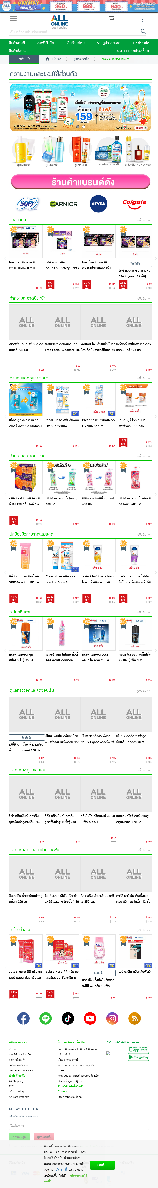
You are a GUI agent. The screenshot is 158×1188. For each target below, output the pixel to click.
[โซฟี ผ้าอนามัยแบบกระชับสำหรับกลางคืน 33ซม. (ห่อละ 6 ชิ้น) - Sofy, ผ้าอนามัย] (99, 241)
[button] (78, 126)
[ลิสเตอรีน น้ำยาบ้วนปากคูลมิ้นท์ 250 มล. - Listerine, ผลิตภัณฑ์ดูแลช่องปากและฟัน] (27, 874)
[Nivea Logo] (98, 203)
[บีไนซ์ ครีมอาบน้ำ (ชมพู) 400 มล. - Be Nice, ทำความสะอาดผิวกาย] (99, 477)
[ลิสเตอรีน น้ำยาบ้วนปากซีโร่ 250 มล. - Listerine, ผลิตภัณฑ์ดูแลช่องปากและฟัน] (98, 874)
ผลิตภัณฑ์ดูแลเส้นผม (27, 770)
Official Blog (16, 1092)
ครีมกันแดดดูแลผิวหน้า (29, 378)
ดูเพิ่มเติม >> (143, 220)
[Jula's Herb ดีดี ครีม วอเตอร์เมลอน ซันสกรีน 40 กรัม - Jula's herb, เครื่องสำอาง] (26, 951)
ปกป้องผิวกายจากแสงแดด (31, 534)
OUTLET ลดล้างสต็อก (133, 51)
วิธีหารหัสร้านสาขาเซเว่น (21, 1070)
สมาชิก (13, 1049)
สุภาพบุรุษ (19, 1137)
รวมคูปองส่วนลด (109, 43)
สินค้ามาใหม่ (76, 43)
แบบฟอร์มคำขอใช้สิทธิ (70, 1097)
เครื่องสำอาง (20, 930)
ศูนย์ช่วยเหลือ (18, 1042)
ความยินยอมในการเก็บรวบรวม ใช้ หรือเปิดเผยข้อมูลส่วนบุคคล (78, 1078)
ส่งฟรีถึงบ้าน (46, 43)
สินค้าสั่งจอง (17, 51)
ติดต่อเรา (63, 1092)
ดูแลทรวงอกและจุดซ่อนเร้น (32, 690)
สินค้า (22, 59)
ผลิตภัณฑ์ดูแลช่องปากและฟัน (34, 850)
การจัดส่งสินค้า (17, 1060)
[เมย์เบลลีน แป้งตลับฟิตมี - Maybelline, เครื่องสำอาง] (135, 951)
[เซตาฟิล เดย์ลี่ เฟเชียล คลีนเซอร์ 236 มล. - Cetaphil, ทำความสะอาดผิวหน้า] (27, 322)
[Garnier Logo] (63, 203)
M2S (11, 1086)
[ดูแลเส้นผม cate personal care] (80, 152)
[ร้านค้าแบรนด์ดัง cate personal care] (80, 182)
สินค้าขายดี (17, 43)
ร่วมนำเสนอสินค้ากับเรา (71, 1086)
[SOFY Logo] (27, 203)
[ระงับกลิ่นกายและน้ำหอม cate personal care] (137, 152)
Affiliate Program (19, 1097)
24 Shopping (16, 1081)
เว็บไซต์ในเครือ (17, 1076)
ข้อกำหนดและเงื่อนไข (71, 1042)
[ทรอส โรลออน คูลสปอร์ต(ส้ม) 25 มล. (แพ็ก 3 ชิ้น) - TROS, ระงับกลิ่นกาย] (26, 634)
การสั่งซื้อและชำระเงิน (20, 1054)
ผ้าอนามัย (18, 220)
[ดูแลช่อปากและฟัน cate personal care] (109, 152)
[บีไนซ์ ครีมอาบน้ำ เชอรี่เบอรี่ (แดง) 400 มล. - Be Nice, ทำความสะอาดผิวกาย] (135, 477)
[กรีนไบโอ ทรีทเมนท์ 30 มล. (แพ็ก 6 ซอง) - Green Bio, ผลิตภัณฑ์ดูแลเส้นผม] (98, 794)
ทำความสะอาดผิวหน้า (27, 298)
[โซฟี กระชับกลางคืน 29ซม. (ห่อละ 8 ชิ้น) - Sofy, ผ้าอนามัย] (26, 241)
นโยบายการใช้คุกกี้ (68, 1060)
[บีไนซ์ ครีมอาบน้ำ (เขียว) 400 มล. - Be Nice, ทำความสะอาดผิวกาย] (62, 477)
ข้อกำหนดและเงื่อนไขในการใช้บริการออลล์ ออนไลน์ (78, 1052)
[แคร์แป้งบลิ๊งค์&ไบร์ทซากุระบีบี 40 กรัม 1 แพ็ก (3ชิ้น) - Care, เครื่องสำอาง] (99, 951)
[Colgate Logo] (134, 203)
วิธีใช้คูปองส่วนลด (18, 1065)
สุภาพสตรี (44, 1137)
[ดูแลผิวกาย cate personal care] (23, 152)
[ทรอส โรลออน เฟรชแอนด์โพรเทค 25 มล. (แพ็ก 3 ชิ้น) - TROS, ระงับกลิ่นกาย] (99, 634)
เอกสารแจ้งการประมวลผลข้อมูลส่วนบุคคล (76, 1068)
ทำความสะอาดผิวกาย (27, 456)
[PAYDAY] (79, 6)
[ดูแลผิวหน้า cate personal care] (52, 152)
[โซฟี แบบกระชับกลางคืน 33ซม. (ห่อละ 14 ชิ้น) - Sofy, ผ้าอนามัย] (135, 241)
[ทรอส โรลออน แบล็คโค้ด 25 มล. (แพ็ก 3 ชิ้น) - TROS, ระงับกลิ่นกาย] (135, 634)
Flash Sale (141, 43)
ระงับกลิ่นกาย (21, 612)
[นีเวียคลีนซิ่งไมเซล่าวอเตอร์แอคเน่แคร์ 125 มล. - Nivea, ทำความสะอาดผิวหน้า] (134, 322)
